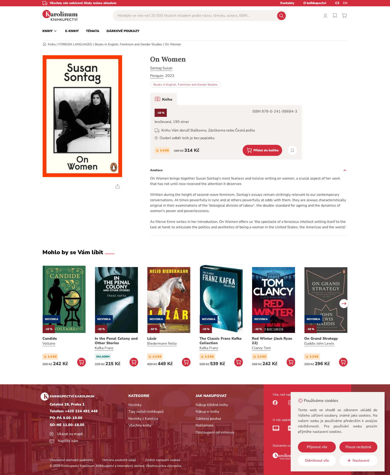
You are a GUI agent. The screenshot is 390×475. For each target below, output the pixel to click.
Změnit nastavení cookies (162, 460)
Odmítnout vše (317, 460)
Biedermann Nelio (162, 343)
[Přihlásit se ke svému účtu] (325, 15)
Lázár (152, 338)
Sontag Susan (161, 68)
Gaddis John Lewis (319, 343)
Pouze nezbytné (358, 447)
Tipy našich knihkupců (146, 411)
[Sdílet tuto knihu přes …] (117, 186)
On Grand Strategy (321, 338)
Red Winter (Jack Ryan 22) (272, 340)
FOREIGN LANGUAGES (75, 44)
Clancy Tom (261, 348)
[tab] (163, 99)
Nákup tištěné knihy (212, 404)
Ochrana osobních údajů (119, 460)
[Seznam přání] (335, 15)
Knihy (52, 44)
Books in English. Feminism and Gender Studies (128, 44)
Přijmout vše (317, 447)
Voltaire (48, 343)
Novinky (135, 404)
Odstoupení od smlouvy (215, 432)
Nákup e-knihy (207, 411)
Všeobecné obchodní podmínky (71, 460)
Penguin (156, 75)
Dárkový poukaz (208, 418)
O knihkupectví (314, 3)
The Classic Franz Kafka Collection (220, 340)
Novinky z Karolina (143, 418)
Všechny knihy (139, 425)
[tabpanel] (226, 132)
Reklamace (205, 425)
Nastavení (361, 460)
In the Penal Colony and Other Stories (116, 340)
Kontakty (287, 3)
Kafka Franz (104, 348)
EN (345, 3)
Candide (49, 338)
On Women (173, 44)
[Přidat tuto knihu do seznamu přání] (292, 150)
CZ (337, 3)
